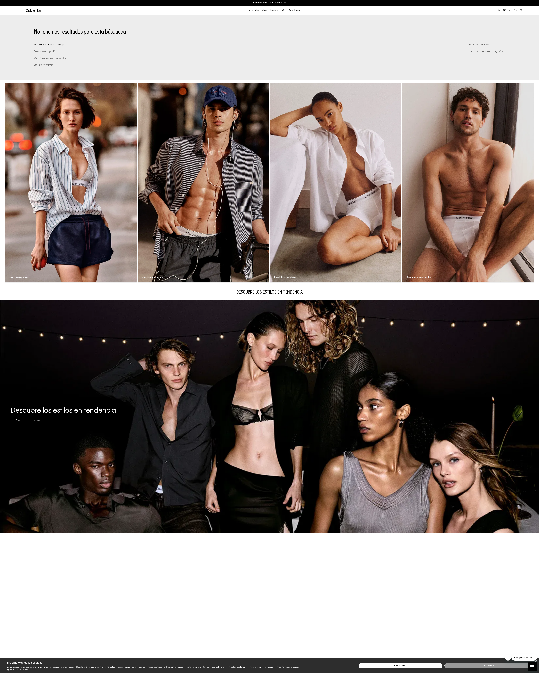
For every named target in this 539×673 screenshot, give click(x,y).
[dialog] (269, 665)
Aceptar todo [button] (400, 665)
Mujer (264, 10)
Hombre (274, 10)
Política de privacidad (290, 667)
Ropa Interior (295, 10)
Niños (283, 10)
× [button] (536, 661)
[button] (499, 10)
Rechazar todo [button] (487, 665)
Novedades (253, 10)
